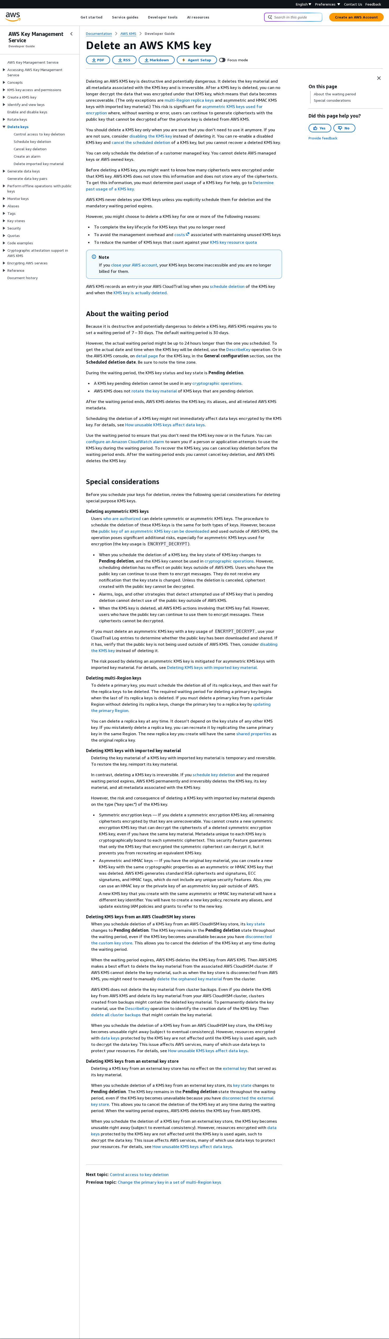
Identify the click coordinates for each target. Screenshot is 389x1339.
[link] (160, 33)
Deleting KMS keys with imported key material (212, 667)
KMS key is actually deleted (140, 292)
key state (256, 923)
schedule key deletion (214, 774)
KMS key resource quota (233, 242)
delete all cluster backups (116, 1014)
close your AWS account (134, 265)
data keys (110, 1038)
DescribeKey (238, 349)
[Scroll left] (76, 17)
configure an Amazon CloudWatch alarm (125, 441)
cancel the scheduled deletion (141, 142)
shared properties (253, 733)
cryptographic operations (217, 383)
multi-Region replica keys (189, 100)
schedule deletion (227, 286)
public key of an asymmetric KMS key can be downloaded (154, 531)
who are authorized (122, 518)
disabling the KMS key (150, 136)
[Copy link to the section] (82, 313)
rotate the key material (154, 391)
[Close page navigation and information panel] (379, 78)
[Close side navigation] (71, 34)
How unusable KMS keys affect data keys (165, 424)
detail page (147, 355)
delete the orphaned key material (189, 978)
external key (235, 1068)
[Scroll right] (213, 17)
